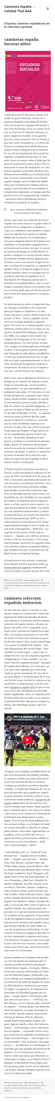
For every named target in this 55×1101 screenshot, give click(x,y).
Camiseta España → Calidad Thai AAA (20, 8)
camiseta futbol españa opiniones (18, 1085)
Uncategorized (33, 580)
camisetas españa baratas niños (21, 41)
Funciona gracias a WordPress (17, 1097)
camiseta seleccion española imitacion (22, 600)
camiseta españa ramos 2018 (16, 583)
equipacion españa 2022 (22, 687)
